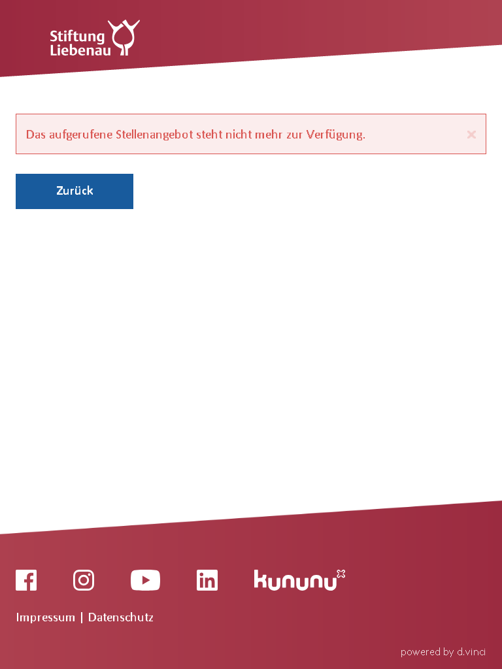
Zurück (75, 190)
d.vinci (471, 651)
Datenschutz (121, 617)
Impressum (47, 617)
